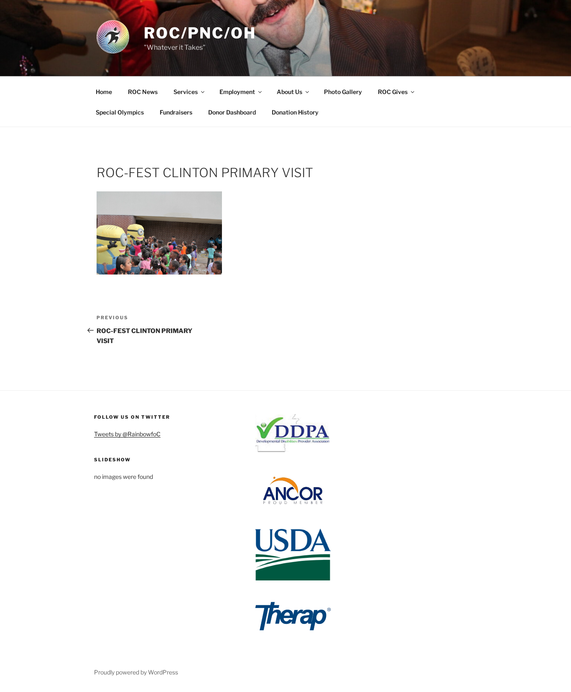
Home (104, 91)
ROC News (143, 91)
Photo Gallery (343, 91)
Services (185, 91)
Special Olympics (120, 112)
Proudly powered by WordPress (136, 672)
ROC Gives (393, 91)
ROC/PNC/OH (200, 33)
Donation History (295, 112)
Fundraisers (176, 112)
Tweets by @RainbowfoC (127, 434)
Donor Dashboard (232, 112)
